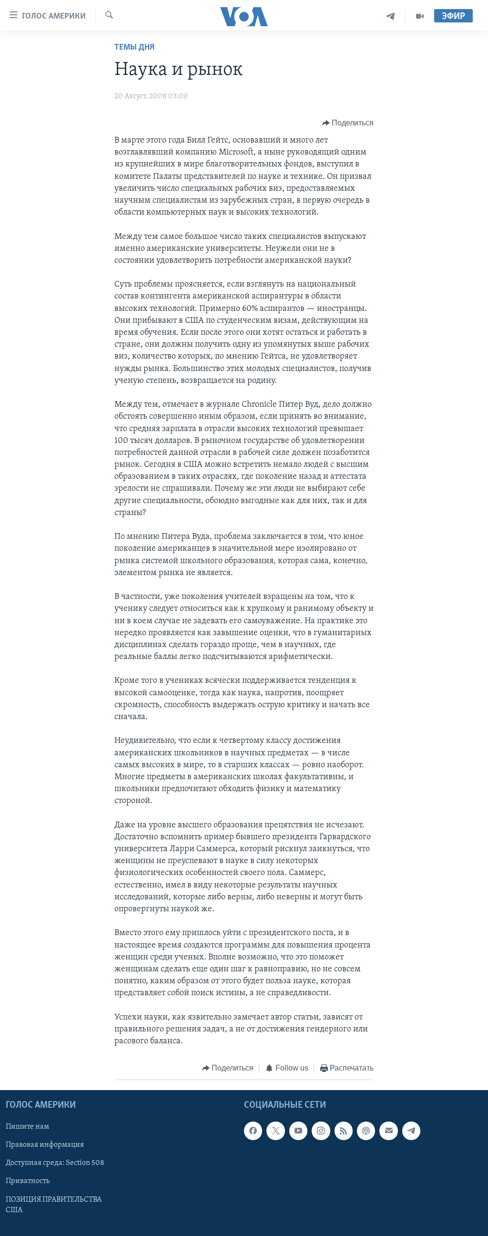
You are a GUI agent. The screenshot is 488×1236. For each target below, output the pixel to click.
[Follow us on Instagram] (321, 1131)
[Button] (348, 123)
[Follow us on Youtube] (298, 1131)
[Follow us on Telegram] (411, 1131)
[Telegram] (391, 16)
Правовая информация (45, 1145)
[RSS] (344, 1131)
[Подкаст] (366, 1131)
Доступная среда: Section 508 (55, 1163)
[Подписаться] (388, 1131)
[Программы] (420, 16)
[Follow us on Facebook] (253, 1131)
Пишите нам (27, 1127)
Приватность (28, 1181)
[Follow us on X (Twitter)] (275, 1131)
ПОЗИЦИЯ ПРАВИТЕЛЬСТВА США (54, 1204)
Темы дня (134, 47)
